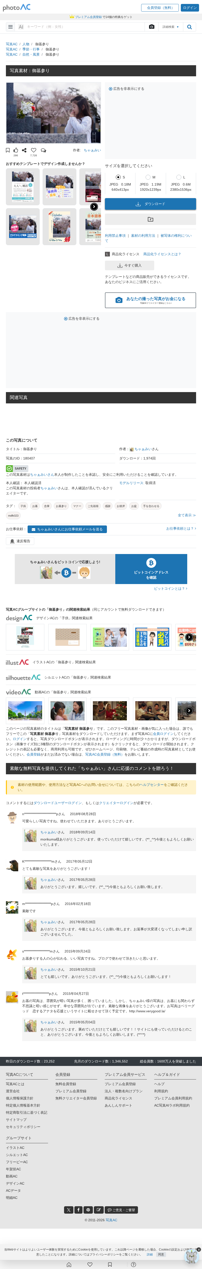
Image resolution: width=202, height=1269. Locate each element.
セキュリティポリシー (23, 1127)
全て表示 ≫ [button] (187, 515)
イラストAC (15, 1148)
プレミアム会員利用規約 (173, 1098)
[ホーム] (69, 1264)
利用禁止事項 (115, 236)
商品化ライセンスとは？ (162, 254)
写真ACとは (15, 1084)
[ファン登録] (89, 1264)
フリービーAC (17, 1162)
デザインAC (15, 1183)
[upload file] (151, 26)
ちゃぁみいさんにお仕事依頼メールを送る (70, 529)
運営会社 (13, 1091)
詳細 (150, 1254)
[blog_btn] (99, 1210)
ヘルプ (159, 1084)
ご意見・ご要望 (123, 1210)
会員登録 (33, 754)
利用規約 (161, 1091)
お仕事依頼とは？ (180, 528)
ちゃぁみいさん (42, 474)
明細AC (11, 1198)
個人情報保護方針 (20, 1098)
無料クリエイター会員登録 (76, 1098)
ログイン (20, 739)
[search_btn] (189, 26)
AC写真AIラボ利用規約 (172, 1105)
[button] (160, 8)
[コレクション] (110, 1264)
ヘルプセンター (152, 785)
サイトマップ (16, 1120)
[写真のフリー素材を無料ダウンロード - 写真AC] (17, 8)
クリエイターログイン (116, 803)
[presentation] (189, 637)
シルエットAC (17, 1155)
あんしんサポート (118, 1105)
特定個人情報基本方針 (23, 1105)
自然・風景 (31, 54)
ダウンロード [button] (155, 204)
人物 (25, 44)
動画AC (11, 1176)
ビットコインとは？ (170, 588)
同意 (161, 1254)
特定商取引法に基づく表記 (26, 1112)
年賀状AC (13, 1169)
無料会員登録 (65, 1084)
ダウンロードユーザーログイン (58, 803)
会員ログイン (163, 734)
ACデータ (13, 1190)
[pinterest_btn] (88, 1210)
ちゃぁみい (92, 150)
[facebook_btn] (78, 1210)
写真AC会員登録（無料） (104, 754)
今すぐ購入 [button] (133, 265)
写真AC (11, 44)
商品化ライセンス (118, 1098)
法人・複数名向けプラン (124, 1091)
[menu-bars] (10, 27)
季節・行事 (31, 49)
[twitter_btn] (68, 1210)
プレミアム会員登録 (70, 1091)
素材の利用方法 (143, 236)
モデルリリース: (132, 483)
